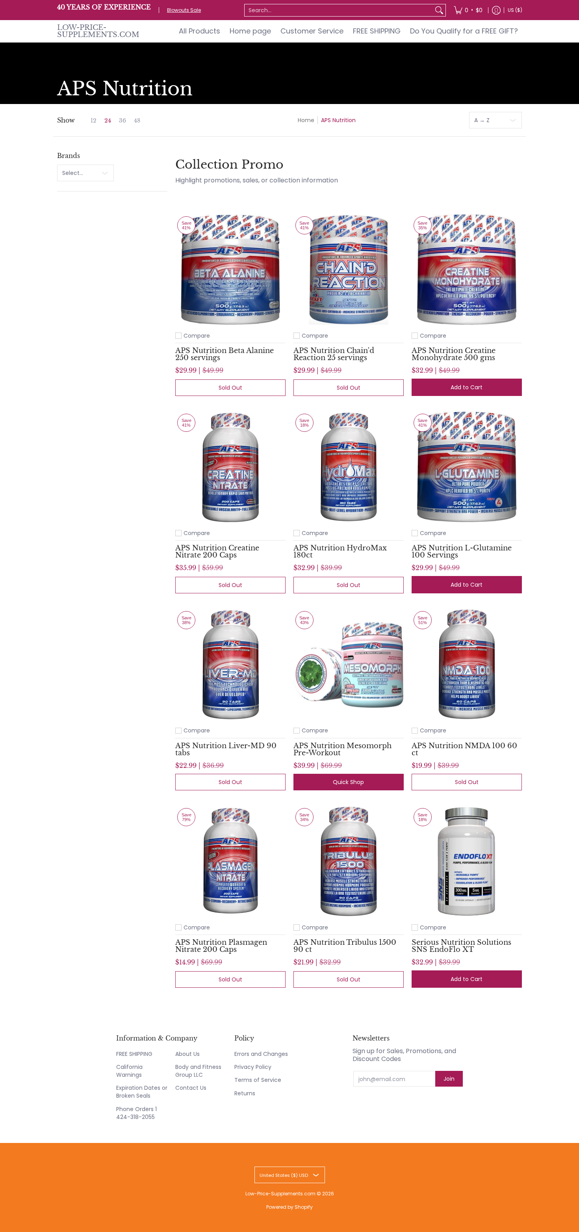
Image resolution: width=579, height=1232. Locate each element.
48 (137, 120)
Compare (197, 336)
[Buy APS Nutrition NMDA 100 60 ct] (467, 664)
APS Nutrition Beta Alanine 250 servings (224, 354)
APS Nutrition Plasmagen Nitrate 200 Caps (221, 946)
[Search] (439, 10)
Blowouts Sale (184, 10)
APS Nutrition (338, 120)
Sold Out (230, 388)
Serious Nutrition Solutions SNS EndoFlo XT (461, 946)
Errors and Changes (261, 1054)
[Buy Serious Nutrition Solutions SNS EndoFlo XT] (467, 861)
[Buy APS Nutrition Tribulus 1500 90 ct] (348, 861)
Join (449, 1079)
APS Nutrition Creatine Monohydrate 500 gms (453, 354)
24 (107, 120)
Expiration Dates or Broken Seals (141, 1092)
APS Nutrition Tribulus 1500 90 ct (344, 946)
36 (122, 120)
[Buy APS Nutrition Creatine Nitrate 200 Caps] (230, 467)
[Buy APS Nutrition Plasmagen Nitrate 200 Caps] (230, 861)
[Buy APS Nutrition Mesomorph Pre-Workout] (348, 664)
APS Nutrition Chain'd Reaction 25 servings (333, 354)
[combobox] (339, 10)
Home (306, 120)
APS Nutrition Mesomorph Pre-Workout (342, 749)
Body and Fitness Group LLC (198, 1071)
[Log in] (496, 10)
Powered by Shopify (289, 1207)
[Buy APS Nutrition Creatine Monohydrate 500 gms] (467, 269)
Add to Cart (466, 387)
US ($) (515, 10)
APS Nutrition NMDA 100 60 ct (464, 749)
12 (93, 120)
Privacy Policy (252, 1067)
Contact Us (190, 1088)
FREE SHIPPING (134, 1054)
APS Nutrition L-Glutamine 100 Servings (462, 551)
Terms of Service (257, 1080)
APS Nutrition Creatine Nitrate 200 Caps (217, 551)
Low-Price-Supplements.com (98, 31)
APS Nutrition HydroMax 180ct (340, 551)
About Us (187, 1054)
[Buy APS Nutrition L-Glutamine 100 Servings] (467, 467)
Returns (244, 1093)
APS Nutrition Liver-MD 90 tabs (226, 749)
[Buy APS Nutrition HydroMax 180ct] (348, 467)
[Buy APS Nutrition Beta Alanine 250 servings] (230, 269)
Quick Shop (348, 782)
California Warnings (129, 1071)
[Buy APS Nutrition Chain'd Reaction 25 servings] (348, 269)
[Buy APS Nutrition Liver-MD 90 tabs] (230, 664)
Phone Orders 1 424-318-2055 (136, 1113)
